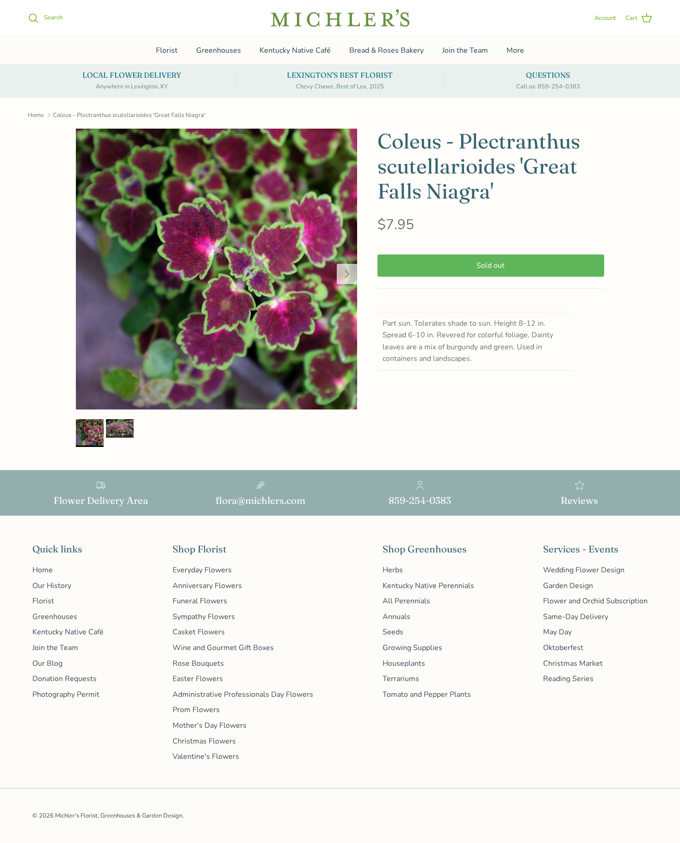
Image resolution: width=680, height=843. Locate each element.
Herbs (393, 570)
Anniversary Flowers (207, 586)
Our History (51, 586)
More (515, 50)
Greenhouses (218, 50)
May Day (557, 632)
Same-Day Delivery (575, 617)
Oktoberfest (563, 648)
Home (36, 115)
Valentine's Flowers (206, 756)
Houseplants (404, 663)
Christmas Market (573, 663)
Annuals (396, 617)
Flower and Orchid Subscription (595, 601)
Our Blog (47, 663)
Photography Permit (65, 694)
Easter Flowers (198, 679)
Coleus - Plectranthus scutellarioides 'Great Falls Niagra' (129, 115)
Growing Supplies (412, 648)
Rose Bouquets (198, 663)
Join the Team (465, 50)
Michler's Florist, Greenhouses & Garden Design (118, 816)
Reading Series (568, 679)
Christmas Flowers (204, 741)
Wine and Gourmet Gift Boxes (223, 648)
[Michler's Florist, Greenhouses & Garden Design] (340, 18)
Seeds (393, 632)
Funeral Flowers (200, 601)
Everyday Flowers (202, 570)
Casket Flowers (199, 632)
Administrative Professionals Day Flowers (243, 694)
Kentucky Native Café (295, 50)
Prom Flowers (196, 710)
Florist (167, 50)
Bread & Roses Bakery (386, 50)
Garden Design (568, 586)
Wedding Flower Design (583, 570)
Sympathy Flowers (204, 617)
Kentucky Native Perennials (428, 586)
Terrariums (401, 679)
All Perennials (406, 601)
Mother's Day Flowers (210, 725)
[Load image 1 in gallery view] (216, 269)
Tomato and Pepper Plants (427, 694)
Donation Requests (64, 679)
